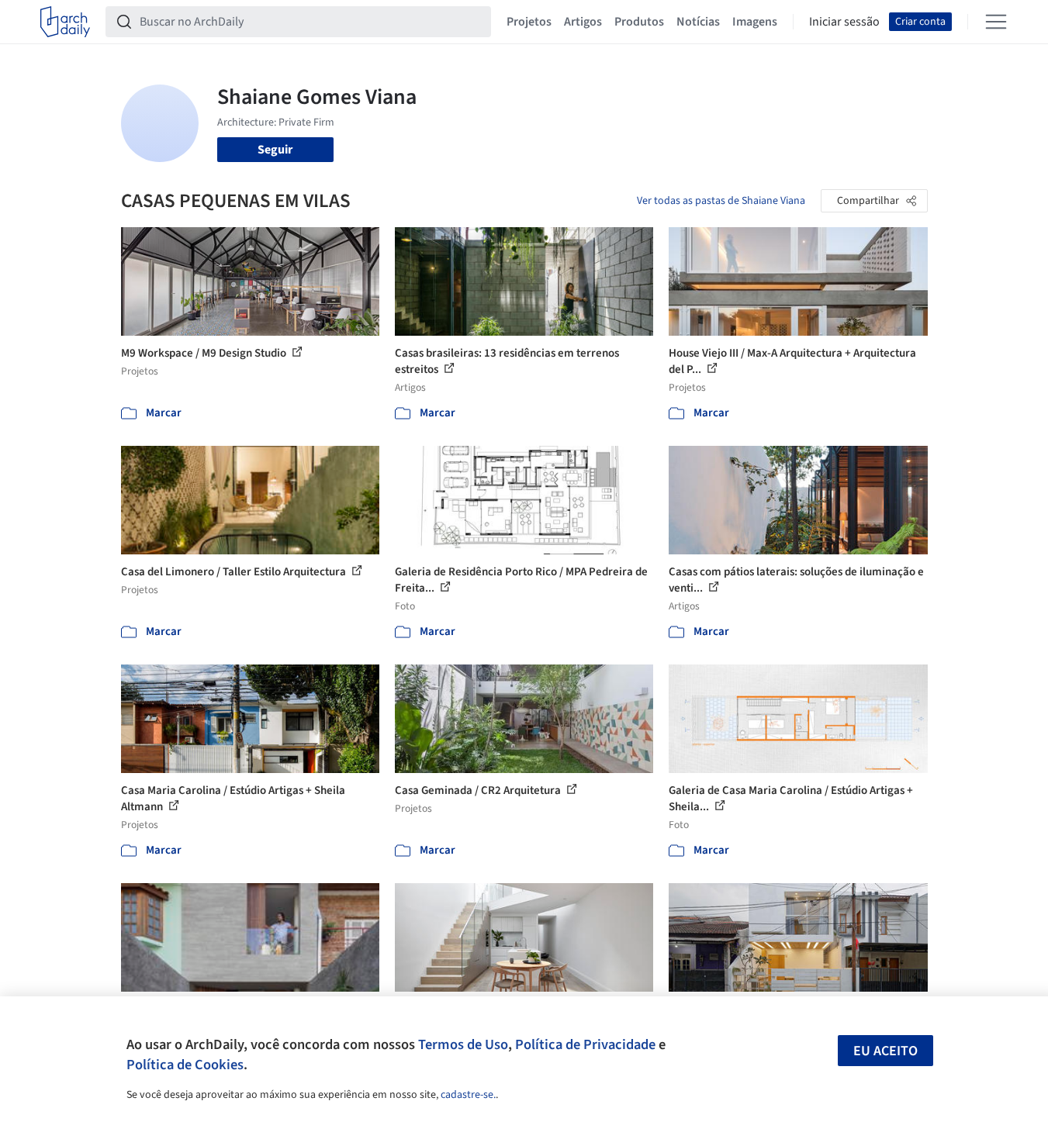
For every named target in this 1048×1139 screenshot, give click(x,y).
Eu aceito (885, 1051)
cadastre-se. (468, 1095)
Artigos (583, 21)
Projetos (529, 21)
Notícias (698, 21)
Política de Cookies (185, 1064)
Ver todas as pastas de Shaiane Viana (721, 200)
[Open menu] (996, 21)
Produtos (639, 21)
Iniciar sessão (844, 21)
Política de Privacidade (585, 1044)
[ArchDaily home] (65, 21)
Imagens (754, 21)
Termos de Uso (463, 1044)
